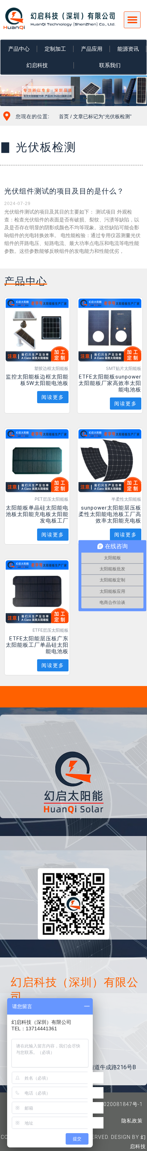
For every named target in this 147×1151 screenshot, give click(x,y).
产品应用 (91, 49)
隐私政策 (132, 1121)
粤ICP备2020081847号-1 (112, 1104)
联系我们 (110, 65)
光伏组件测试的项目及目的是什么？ (64, 191)
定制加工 (55, 49)
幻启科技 (37, 65)
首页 (64, 116)
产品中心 (19, 49)
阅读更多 (52, 397)
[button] (132, 19)
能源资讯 (128, 49)
